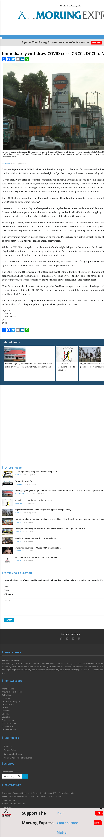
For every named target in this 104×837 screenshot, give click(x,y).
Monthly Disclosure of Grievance (18, 757)
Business (6, 698)
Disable (5, 707)
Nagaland (6, 163)
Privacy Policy (10, 750)
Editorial (19, 484)
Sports (18, 522)
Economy (6, 710)
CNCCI (4, 323)
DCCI (4, 319)
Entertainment (8, 720)
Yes (8, 586)
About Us (8, 746)
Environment (7, 726)
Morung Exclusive (22, 494)
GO (25, 776)
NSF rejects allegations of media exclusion (66, 366)
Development (8, 704)
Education (6, 717)
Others (9, 594)
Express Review (9, 729)
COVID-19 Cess (9, 316)
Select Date (7, 771)
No (7, 590)
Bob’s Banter (7, 695)
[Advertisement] (18, 403)
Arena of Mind (8, 688)
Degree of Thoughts (11, 701)
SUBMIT (9, 620)
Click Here (96, 42)
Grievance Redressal (13, 754)
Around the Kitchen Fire (12, 691)
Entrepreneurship (9, 723)
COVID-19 (6, 313)
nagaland (6, 310)
